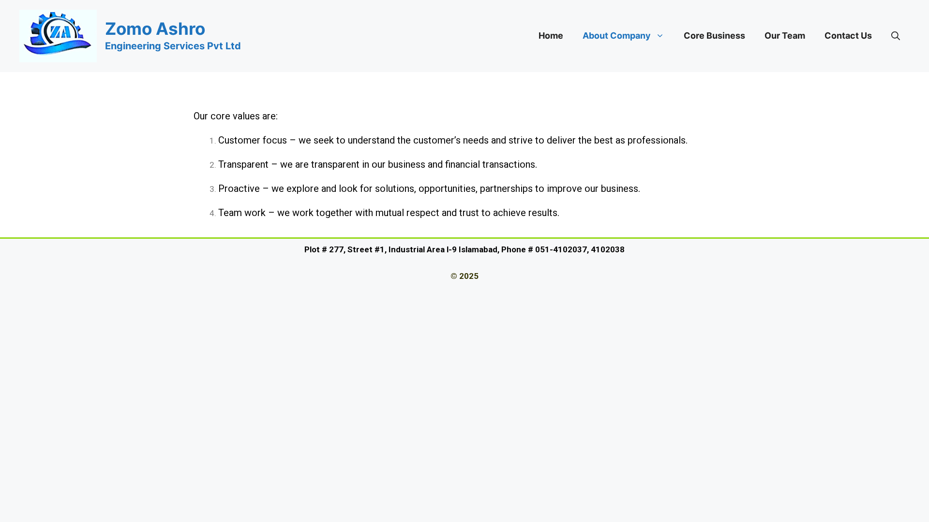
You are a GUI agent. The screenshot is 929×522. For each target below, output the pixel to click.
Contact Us (848, 35)
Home (551, 35)
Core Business (714, 35)
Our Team (784, 35)
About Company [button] (617, 35)
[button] (896, 35)
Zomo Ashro (155, 28)
